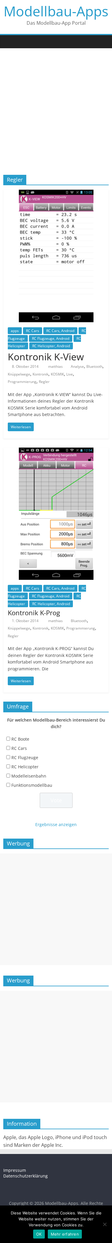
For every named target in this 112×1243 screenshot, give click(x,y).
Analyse (77, 366)
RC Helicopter (25, 767)
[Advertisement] (56, 107)
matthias (56, 366)
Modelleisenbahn (28, 776)
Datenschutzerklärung (25, 1176)
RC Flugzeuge (24, 757)
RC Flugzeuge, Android (50, 338)
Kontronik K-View (46, 356)
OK (39, 1234)
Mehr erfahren (65, 1234)
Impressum (14, 1170)
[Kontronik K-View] (56, 193)
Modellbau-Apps (56, 11)
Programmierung (22, 381)
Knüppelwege (19, 374)
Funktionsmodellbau (31, 785)
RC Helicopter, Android (51, 345)
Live (69, 374)
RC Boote (20, 739)
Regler (44, 381)
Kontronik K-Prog (34, 612)
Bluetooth (94, 366)
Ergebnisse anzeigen (56, 824)
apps (15, 330)
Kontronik (40, 374)
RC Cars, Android (60, 330)
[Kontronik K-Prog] (56, 451)
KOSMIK (57, 374)
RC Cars (32, 330)
